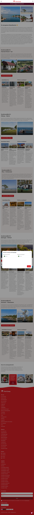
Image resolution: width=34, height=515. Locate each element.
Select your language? (21, 254)
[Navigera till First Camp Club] (1, 1)
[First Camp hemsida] (17, 1)
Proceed (29, 266)
